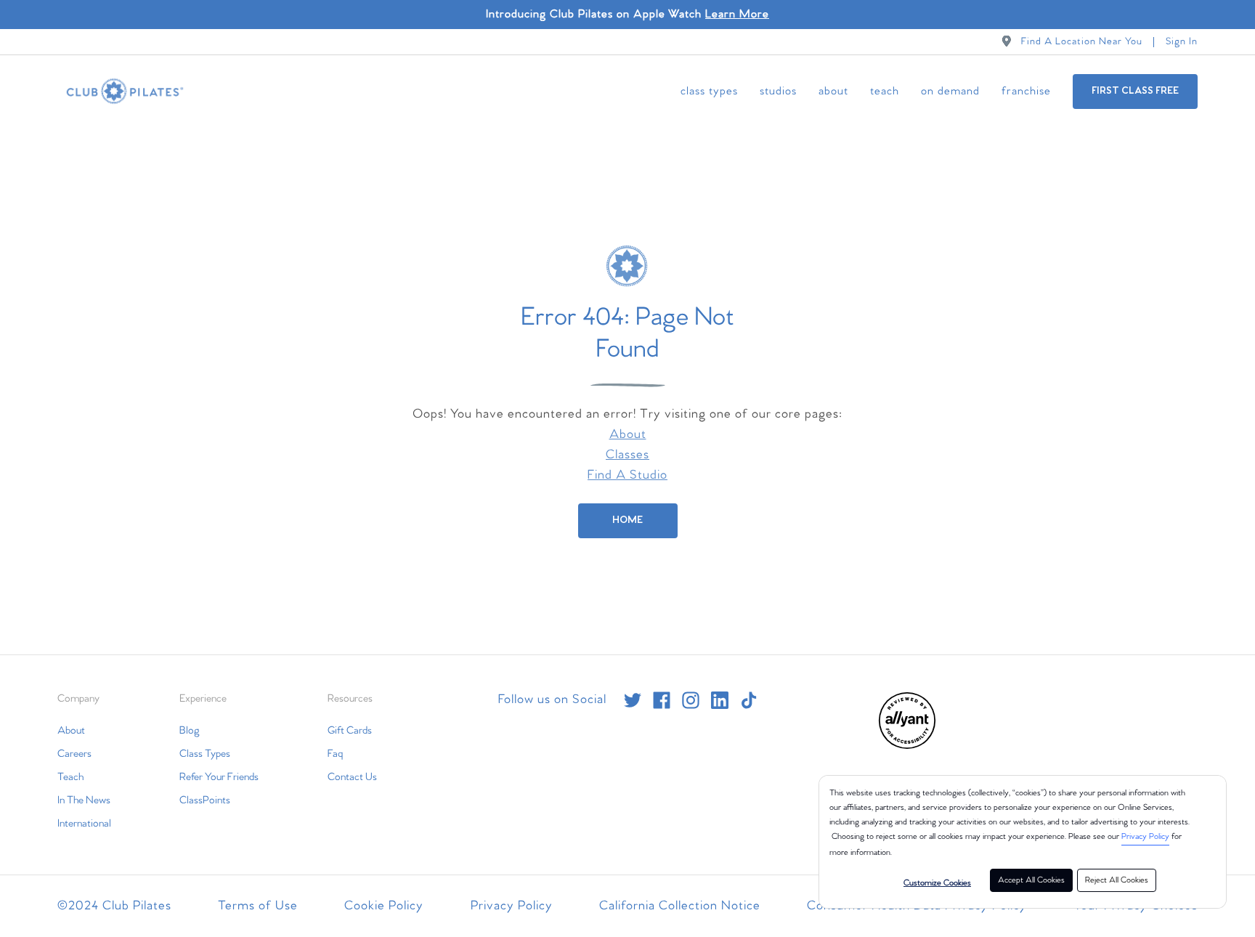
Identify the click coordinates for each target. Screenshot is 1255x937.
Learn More (737, 14)
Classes (627, 455)
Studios (778, 91)
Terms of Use (258, 906)
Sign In (1182, 42)
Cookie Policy (383, 906)
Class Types (709, 91)
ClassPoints (204, 800)
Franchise (1026, 91)
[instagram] (690, 700)
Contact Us (352, 777)
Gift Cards (350, 730)
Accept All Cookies (1031, 880)
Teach (884, 91)
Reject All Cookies (1116, 880)
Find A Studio (627, 475)
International (84, 823)
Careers (74, 753)
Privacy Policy (1145, 837)
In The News (83, 800)
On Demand (950, 91)
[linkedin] (719, 700)
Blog (189, 730)
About (833, 91)
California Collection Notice (679, 906)
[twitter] (632, 700)
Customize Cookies (937, 883)
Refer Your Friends (219, 777)
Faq (335, 753)
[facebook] (661, 700)
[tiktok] (749, 700)
